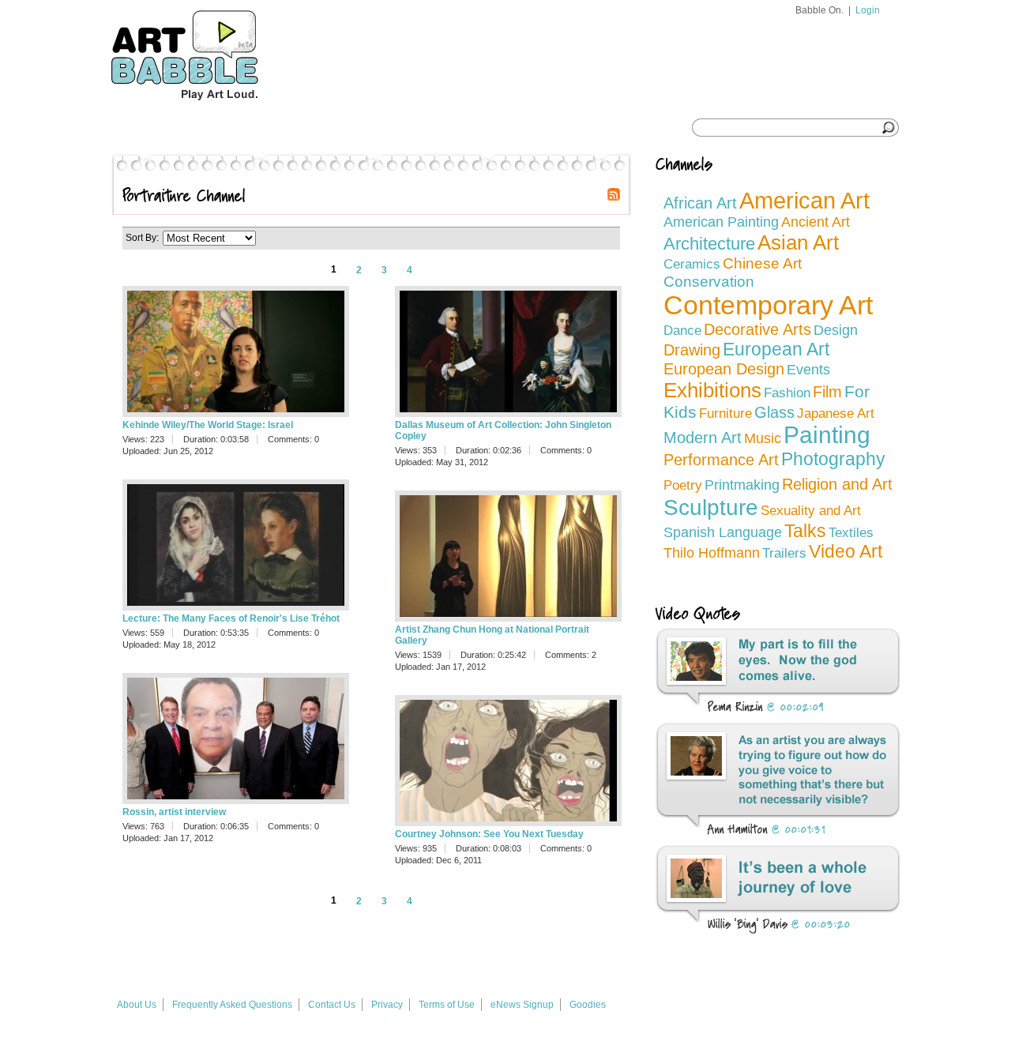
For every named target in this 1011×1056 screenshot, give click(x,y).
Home (141, 128)
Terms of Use (447, 1004)
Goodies (587, 1004)
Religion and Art (837, 484)
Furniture (725, 413)
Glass (774, 412)
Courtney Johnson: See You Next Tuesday (489, 834)
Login (867, 10)
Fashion (787, 392)
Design (836, 329)
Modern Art (702, 437)
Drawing (691, 350)
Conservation (708, 281)
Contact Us (331, 1004)
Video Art (845, 552)
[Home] (214, 108)
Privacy (387, 1004)
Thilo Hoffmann (711, 553)
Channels (281, 128)
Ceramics (691, 264)
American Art (804, 200)
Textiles (851, 532)
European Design (723, 369)
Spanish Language (722, 532)
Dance (682, 330)
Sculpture (710, 507)
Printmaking (742, 485)
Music (762, 438)
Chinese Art (762, 263)
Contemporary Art (768, 305)
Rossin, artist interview (174, 811)
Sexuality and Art (811, 510)
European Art (776, 349)
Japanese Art (835, 413)
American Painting (721, 222)
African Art (700, 203)
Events (808, 370)
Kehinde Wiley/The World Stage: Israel (207, 424)
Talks (805, 530)
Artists (359, 128)
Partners (439, 128)
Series (206, 128)
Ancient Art (815, 222)
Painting (827, 435)
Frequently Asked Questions (232, 1004)
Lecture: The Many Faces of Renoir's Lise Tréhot (231, 618)
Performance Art (721, 459)
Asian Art (798, 242)
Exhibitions (712, 390)
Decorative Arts (757, 329)
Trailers (784, 553)
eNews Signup (522, 1004)
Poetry (682, 485)
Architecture (709, 244)
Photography (833, 459)
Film (827, 391)
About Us (136, 1004)
